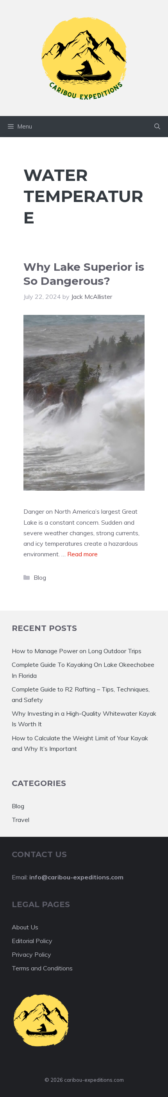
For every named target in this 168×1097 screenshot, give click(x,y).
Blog (40, 577)
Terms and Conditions (42, 968)
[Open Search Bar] (157, 126)
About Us (25, 927)
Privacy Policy (31, 954)
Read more (82, 554)
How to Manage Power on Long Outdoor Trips (76, 651)
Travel (20, 820)
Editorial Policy (32, 941)
